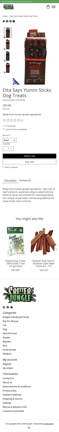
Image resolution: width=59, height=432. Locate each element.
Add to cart (29, 155)
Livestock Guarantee (13, 411)
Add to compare (11, 167)
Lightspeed (48, 423)
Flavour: (7, 135)
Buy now (29, 161)
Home (5, 16)
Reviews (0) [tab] (25, 180)
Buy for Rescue (10, 321)
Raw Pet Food (10, 333)
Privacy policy (9, 390)
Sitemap (7, 402)
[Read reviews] (12, 120)
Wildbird (7, 353)
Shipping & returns (12, 398)
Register (7, 364)
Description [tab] (10, 180)
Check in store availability (16, 129)
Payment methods (12, 394)
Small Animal (9, 349)
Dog (5, 329)
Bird (5, 345)
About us (7, 382)
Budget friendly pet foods (16, 317)
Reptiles (7, 341)
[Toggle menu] (53, 7)
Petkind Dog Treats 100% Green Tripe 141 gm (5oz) (15, 263)
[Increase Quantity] (11, 148)
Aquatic (6, 337)
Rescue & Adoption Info (15, 406)
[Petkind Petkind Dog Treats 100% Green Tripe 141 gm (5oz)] (15, 241)
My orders (8, 368)
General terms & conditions (17, 386)
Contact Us (8, 378)
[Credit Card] (29, 428)
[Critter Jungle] (8, 7)
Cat (4, 325)
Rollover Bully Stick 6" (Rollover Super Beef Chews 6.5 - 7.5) (44, 263)
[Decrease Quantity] (5, 148)
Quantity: (6, 144)
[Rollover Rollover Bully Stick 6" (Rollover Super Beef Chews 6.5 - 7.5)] (43, 241)
